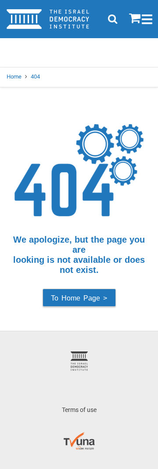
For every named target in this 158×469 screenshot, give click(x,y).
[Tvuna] (79, 435)
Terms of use (79, 409)
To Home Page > (79, 298)
